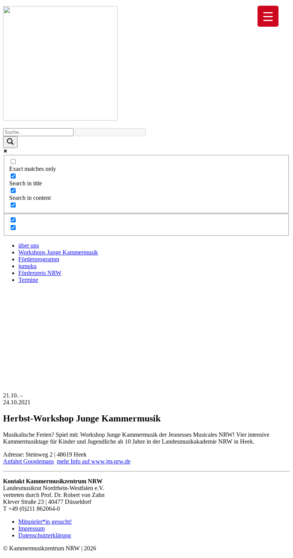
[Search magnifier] (10, 142)
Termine (28, 280)
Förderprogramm (38, 259)
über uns (28, 245)
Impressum (31, 528)
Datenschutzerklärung (44, 535)
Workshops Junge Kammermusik (58, 252)
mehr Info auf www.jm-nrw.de (93, 461)
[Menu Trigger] (268, 16)
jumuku (27, 266)
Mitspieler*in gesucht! (45, 521)
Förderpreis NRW (39, 273)
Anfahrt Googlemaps (28, 461)
